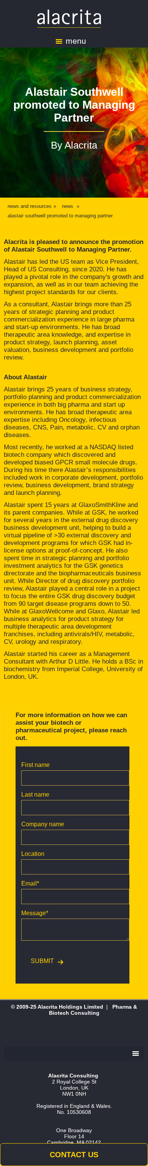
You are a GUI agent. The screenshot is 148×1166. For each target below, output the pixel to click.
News (67, 206)
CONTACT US (74, 1154)
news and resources (30, 206)
